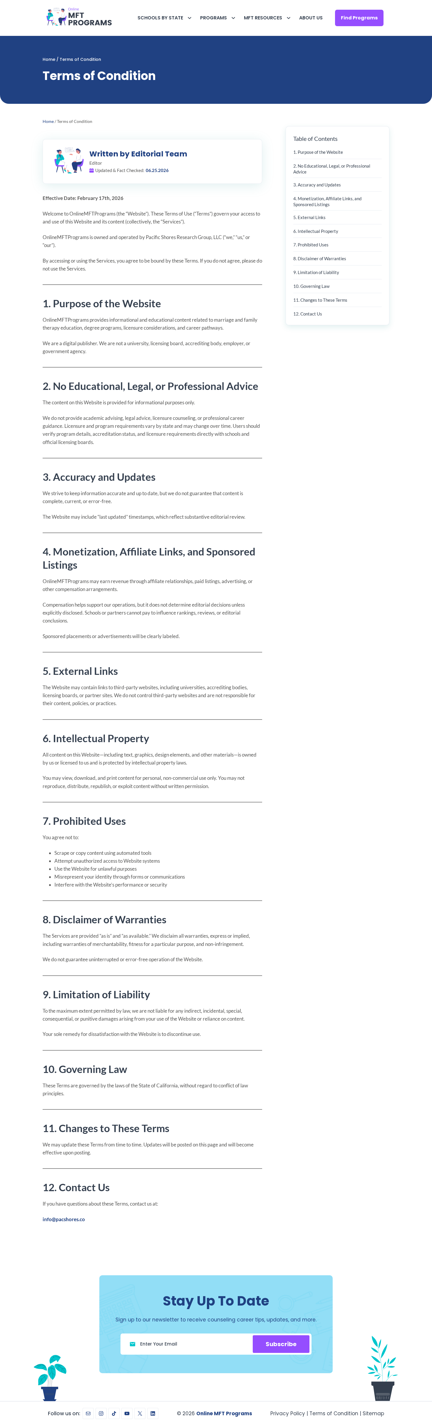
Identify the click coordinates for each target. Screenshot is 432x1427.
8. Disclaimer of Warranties (319, 258)
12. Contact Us (307, 313)
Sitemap (373, 1413)
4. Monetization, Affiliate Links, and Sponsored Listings (327, 201)
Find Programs (359, 17)
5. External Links (309, 217)
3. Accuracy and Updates (317, 184)
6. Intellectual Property (315, 231)
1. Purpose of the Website (318, 152)
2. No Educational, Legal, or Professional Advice (331, 168)
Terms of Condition (333, 1413)
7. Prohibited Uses (311, 244)
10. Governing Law (311, 286)
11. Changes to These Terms (320, 300)
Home (49, 59)
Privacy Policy (287, 1413)
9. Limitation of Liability (316, 272)
